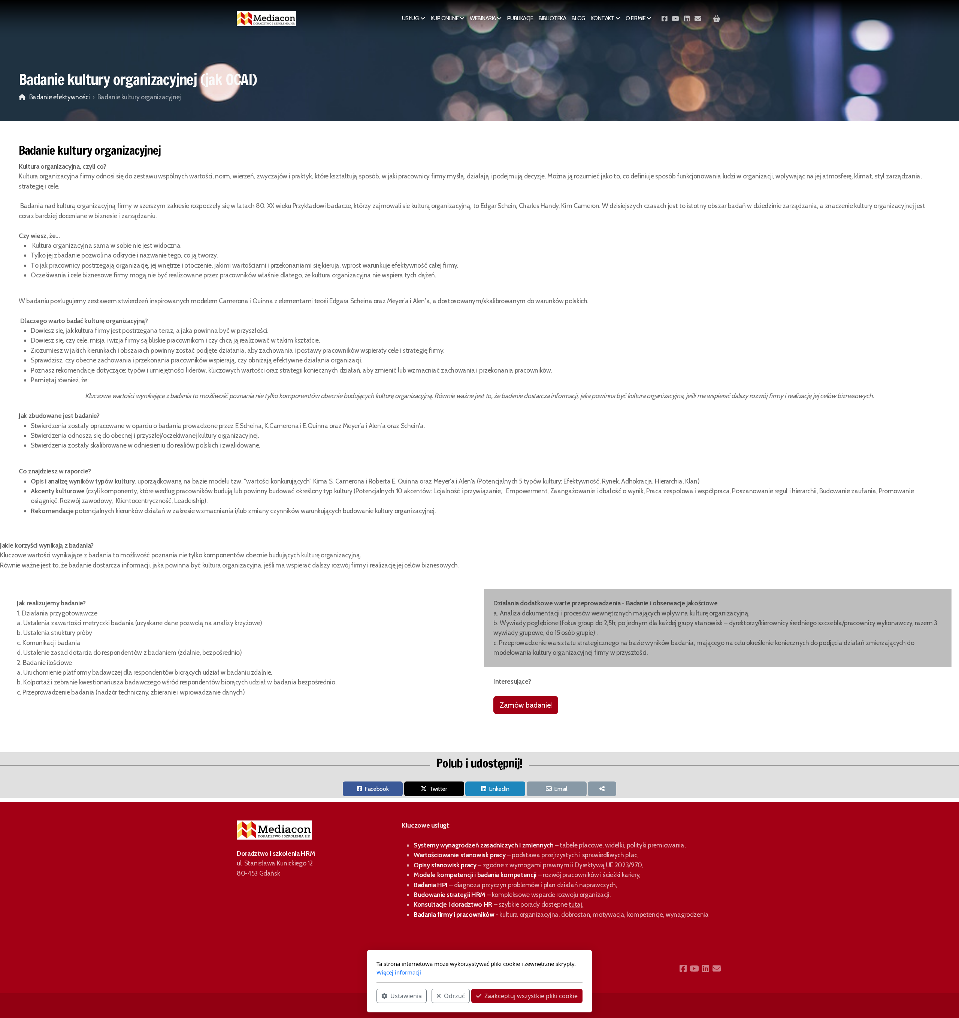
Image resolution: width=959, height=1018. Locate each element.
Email (560, 788)
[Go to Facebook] (664, 18)
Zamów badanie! (526, 705)
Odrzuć (454, 996)
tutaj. (576, 904)
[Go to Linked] (686, 18)
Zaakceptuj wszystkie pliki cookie (531, 996)
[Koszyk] (716, 18)
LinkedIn (499, 788)
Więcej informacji (398, 972)
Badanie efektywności (59, 97)
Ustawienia (406, 996)
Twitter (438, 788)
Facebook (376, 788)
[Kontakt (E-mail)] (698, 18)
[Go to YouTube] (675, 18)
